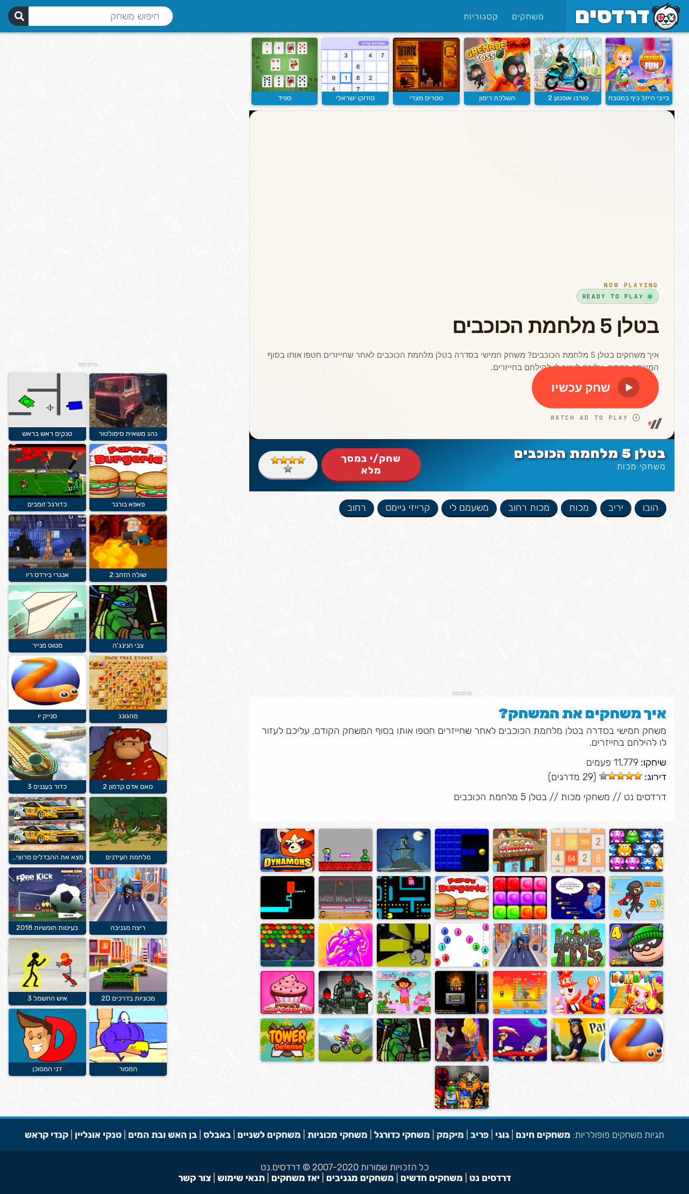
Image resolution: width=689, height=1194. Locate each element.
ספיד (284, 98)
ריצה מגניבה (127, 928)
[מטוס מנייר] (47, 637)
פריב (479, 1134)
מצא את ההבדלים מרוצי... (47, 857)
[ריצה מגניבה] (520, 964)
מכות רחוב (529, 507)
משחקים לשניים (269, 1134)
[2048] (578, 869)
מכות (579, 507)
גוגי (502, 1134)
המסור (128, 1069)
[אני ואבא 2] (345, 964)
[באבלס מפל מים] (287, 964)
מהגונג (128, 716)
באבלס (217, 1134)
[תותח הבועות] (462, 964)
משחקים (528, 16)
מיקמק (450, 1134)
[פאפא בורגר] (128, 495)
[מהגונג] (128, 707)
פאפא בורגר (128, 504)
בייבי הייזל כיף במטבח (638, 98)
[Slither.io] (636, 1059)
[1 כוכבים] (301, 460)
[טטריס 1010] (520, 917)
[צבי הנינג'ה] (404, 1059)
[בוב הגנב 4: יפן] (636, 964)
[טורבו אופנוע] (345, 1059)
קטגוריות (480, 16)
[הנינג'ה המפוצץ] (520, 1012)
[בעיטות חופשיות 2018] (47, 919)
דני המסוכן (47, 1069)
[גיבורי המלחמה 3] (345, 1012)
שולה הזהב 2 (127, 575)
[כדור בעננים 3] (47, 778)
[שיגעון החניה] (578, 1059)
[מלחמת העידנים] (128, 848)
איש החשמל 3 (47, 998)
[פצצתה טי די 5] (578, 964)
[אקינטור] (578, 917)
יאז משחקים (295, 1177)
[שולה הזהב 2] (128, 566)
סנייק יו (47, 716)
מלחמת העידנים (128, 857)
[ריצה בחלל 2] (404, 964)
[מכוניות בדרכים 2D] (128, 989)
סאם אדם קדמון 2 (128, 786)
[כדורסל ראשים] (345, 917)
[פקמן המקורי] (404, 917)
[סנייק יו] (47, 707)
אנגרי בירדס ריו (47, 575)
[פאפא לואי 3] (520, 1059)
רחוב (356, 507)
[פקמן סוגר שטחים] (462, 869)
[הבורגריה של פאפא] (462, 917)
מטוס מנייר (47, 645)
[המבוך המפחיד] (287, 917)
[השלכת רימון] (497, 89)
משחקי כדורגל (402, 1134)
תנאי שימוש (241, 1177)
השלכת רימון (497, 98)
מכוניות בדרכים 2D (128, 998)
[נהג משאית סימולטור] (128, 425)
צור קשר (194, 1177)
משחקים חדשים (431, 1177)
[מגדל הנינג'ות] (636, 917)
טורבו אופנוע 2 (568, 98)
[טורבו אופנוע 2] (568, 89)
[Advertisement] (461, 614)
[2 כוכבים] (292, 460)
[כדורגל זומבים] (47, 495)
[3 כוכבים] (283, 460)
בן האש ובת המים (162, 1134)
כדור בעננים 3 (47, 786)
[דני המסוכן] (47, 1060)
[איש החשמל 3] (47, 989)
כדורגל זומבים (47, 504)
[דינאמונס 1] (287, 869)
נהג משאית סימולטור (128, 433)
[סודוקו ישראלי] (355, 89)
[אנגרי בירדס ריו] (47, 566)
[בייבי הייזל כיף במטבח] (639, 89)
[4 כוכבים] (275, 460)
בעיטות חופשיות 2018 (47, 928)
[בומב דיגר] (462, 1012)
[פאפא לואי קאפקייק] (287, 1012)
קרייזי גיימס (407, 507)
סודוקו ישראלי (355, 98)
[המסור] (128, 1060)
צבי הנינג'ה (128, 645)
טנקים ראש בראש (47, 433)
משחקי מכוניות (337, 1134)
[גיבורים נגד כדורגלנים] (462, 1059)
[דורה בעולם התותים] (404, 1012)
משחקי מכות (641, 466)
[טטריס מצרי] (426, 89)
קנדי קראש (46, 1134)
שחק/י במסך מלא (371, 464)
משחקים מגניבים (360, 1177)
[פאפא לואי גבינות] (520, 869)
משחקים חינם (543, 1134)
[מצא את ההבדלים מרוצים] (47, 848)
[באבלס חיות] (636, 869)
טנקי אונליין (98, 1134)
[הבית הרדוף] (404, 869)
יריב (615, 507)
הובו (650, 507)
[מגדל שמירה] (287, 1059)
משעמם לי (469, 507)
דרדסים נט (645, 797)
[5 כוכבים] (288, 468)
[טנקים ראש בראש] (47, 425)
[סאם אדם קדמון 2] (128, 778)
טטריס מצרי (426, 98)
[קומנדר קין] (345, 869)
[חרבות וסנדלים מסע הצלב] (462, 1106)
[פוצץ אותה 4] (636, 1012)
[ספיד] (284, 89)
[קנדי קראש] (578, 1012)
